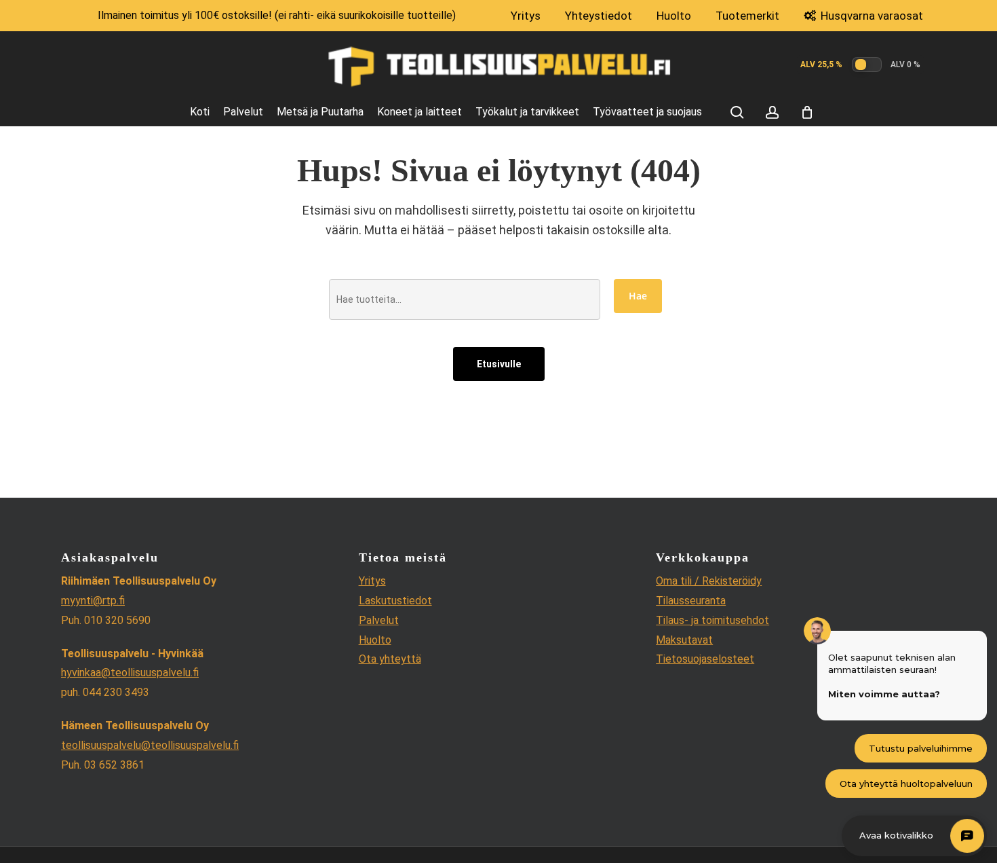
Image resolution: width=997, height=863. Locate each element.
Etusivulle (499, 364)
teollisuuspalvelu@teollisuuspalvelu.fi (150, 745)
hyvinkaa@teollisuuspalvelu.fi (130, 672)
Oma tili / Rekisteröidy (709, 580)
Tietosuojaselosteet (705, 659)
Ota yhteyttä (390, 659)
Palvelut (379, 620)
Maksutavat (684, 640)
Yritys (372, 580)
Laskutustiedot (395, 600)
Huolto (375, 640)
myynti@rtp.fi (93, 600)
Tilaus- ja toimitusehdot (712, 620)
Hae (638, 295)
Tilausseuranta (691, 600)
